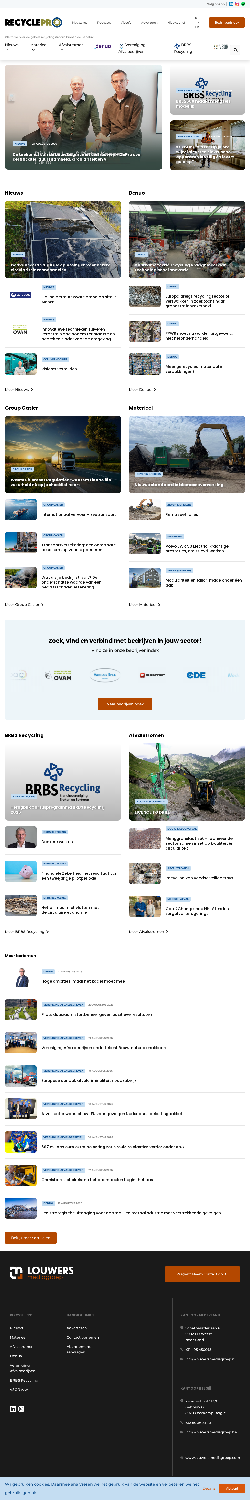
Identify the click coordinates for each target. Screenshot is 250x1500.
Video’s (126, 22)
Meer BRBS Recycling (24, 931)
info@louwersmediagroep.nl (210, 1359)
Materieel (38, 44)
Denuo (16, 1356)
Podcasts (104, 22)
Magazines (79, 22)
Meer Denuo (140, 389)
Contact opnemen (83, 1337)
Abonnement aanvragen (79, 1349)
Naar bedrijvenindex (125, 704)
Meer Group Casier (22, 604)
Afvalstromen (71, 44)
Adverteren (149, 22)
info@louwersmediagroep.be (211, 1432)
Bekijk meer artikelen (30, 1237)
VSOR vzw (19, 1389)
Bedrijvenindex (227, 22)
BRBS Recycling (183, 48)
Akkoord (232, 1488)
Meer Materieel (142, 604)
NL (197, 18)
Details (209, 1488)
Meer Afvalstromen (146, 931)
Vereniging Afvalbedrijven (132, 48)
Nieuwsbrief (176, 22)
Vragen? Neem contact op (200, 1274)
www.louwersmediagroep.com (212, 1457)
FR (197, 27)
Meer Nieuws (17, 389)
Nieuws (12, 44)
